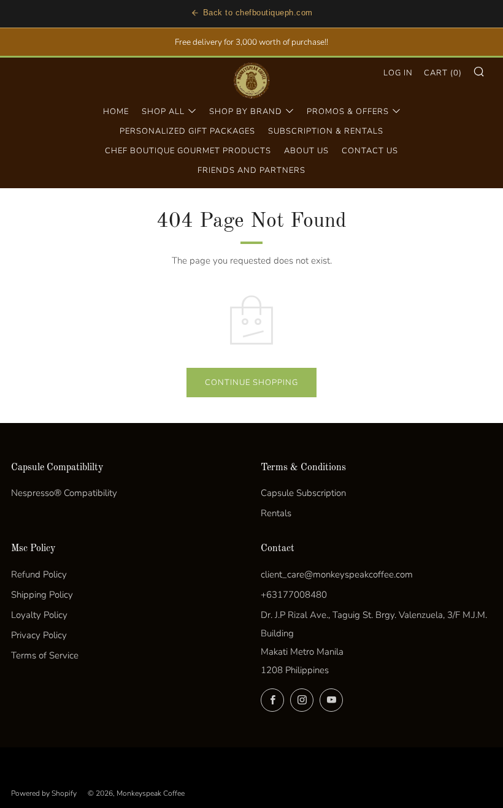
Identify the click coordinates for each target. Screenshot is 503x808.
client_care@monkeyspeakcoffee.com (337, 574)
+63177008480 (294, 595)
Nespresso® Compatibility (64, 493)
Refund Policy (39, 574)
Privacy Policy (39, 635)
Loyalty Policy (39, 615)
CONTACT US (370, 150)
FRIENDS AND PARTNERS (251, 170)
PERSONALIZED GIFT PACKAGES (187, 131)
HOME (116, 111)
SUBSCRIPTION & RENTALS (325, 131)
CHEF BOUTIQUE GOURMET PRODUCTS (188, 150)
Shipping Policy (42, 595)
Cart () (443, 72)
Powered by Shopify (44, 793)
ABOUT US (306, 150)
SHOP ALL (163, 111)
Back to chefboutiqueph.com (258, 12)
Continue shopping (251, 382)
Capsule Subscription (303, 493)
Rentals (276, 513)
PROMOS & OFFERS (348, 111)
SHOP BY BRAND (245, 111)
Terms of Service (45, 655)
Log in (398, 72)
